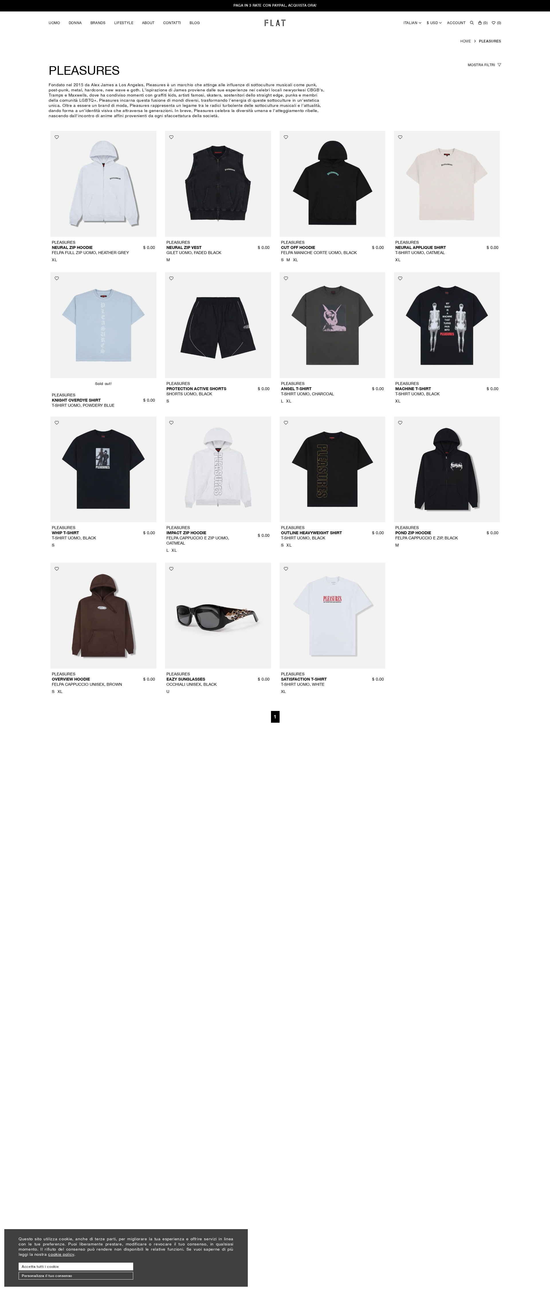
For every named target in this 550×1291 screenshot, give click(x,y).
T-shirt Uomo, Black (417, 393)
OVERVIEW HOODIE (71, 679)
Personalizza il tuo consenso (47, 1276)
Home (465, 41)
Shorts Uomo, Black (189, 393)
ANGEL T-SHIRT (296, 388)
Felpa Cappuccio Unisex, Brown (87, 684)
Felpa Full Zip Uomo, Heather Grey (90, 252)
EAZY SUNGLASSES (185, 679)
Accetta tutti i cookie (40, 1266)
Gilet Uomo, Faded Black (193, 252)
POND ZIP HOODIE (413, 532)
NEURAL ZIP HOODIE (72, 247)
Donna (75, 23)
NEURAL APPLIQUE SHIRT (420, 247)
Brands (98, 23)
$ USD (433, 23)
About (148, 23)
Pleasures (490, 41)
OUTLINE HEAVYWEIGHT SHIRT (311, 532)
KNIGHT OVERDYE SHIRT (76, 400)
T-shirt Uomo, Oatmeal (420, 252)
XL (54, 259)
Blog (195, 23)
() (485, 23)
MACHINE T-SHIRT (413, 388)
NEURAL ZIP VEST (184, 247)
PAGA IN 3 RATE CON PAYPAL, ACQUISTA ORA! (275, 5)
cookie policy (61, 1254)
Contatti (172, 23)
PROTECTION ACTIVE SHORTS (196, 388)
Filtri (482, 65)
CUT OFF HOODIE (298, 247)
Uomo (54, 23)
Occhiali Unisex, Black (191, 684)
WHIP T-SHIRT (65, 532)
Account (456, 23)
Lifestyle (123, 23)
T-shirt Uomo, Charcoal (307, 393)
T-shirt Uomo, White (303, 684)
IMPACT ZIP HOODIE (186, 532)
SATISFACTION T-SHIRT (304, 679)
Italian (411, 23)
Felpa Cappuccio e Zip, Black (426, 537)
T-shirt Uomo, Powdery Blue (83, 405)
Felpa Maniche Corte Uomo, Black (319, 252)
